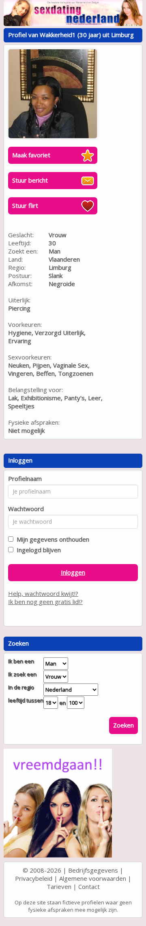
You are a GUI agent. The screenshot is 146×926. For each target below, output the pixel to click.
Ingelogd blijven (37, 550)
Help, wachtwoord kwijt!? (43, 593)
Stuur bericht (30, 180)
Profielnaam (25, 478)
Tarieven (59, 886)
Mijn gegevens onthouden (51, 539)
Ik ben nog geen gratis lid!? (45, 601)
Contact (89, 886)
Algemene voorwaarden (92, 878)
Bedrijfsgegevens (93, 870)
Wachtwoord (26, 509)
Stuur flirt (25, 205)
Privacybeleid (33, 878)
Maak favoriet (31, 155)
